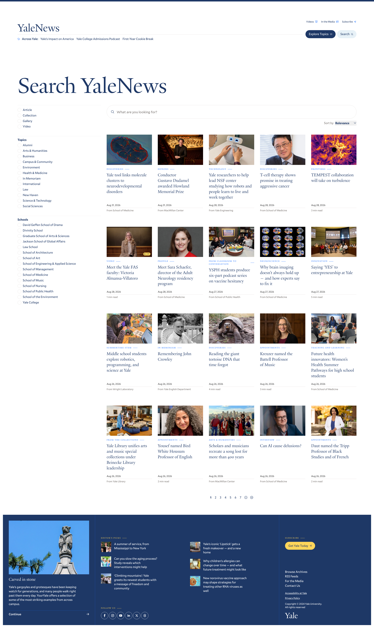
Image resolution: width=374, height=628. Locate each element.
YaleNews (38, 29)
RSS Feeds (291, 576)
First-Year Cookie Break (138, 39)
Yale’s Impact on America (57, 39)
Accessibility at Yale (296, 593)
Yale (291, 617)
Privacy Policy (292, 598)
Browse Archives (296, 572)
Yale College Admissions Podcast (98, 39)
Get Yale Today (298, 546)
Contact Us (292, 586)
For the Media (294, 581)
